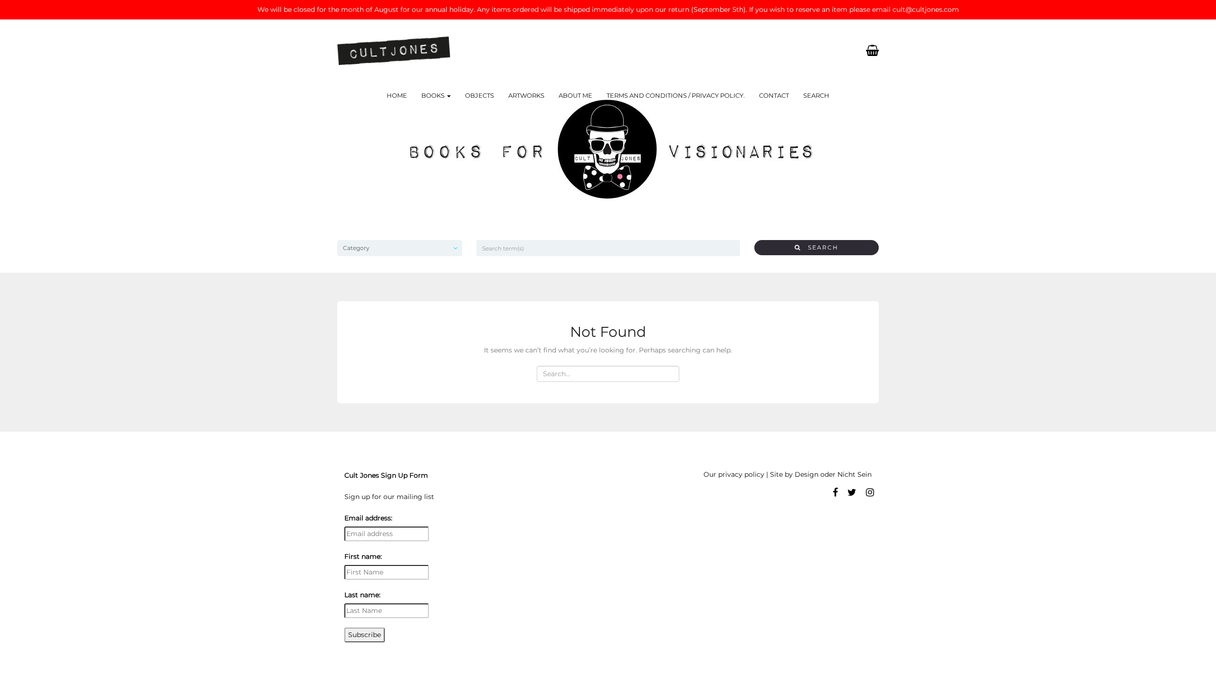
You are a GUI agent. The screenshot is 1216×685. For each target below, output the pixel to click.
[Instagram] (870, 492)
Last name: (362, 595)
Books (433, 95)
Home (397, 95)
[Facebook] (835, 492)
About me (575, 95)
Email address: (368, 518)
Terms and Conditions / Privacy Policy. (676, 95)
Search (816, 95)
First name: (363, 556)
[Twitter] (851, 492)
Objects (479, 95)
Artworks (526, 95)
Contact (774, 95)
